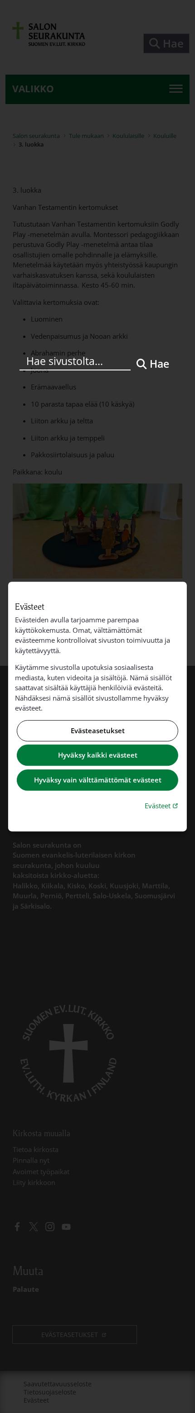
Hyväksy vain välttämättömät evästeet (97, 779)
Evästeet (162, 805)
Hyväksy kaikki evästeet (97, 755)
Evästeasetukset (98, 730)
